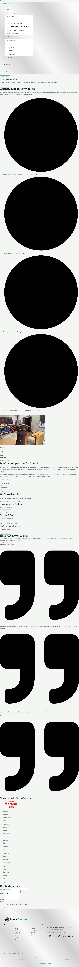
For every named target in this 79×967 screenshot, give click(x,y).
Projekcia (12, 40)
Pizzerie (11, 16)
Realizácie (9, 57)
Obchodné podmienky (18, 960)
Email (2, 891)
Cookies (67, 959)
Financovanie (13, 44)
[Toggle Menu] (16, 13)
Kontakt (8, 64)
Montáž (11, 47)
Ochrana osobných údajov (44, 963)
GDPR (2, 901)
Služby (8, 37)
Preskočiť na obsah (5, 1)
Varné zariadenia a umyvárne (18, 26)
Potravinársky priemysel (17, 30)
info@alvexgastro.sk (59, 929)
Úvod (7, 6)
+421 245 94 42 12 (60, 932)
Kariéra (8, 61)
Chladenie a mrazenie (15, 23)
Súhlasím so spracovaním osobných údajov (16, 904)
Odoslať (4, 907)
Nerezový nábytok (15, 33)
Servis (11, 50)
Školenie (12, 54)
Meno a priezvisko (5, 889)
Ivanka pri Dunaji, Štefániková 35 (63, 927)
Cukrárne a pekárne (15, 20)
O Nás (7, 9)
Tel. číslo (2, 894)
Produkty (9, 13)
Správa (2, 899)
